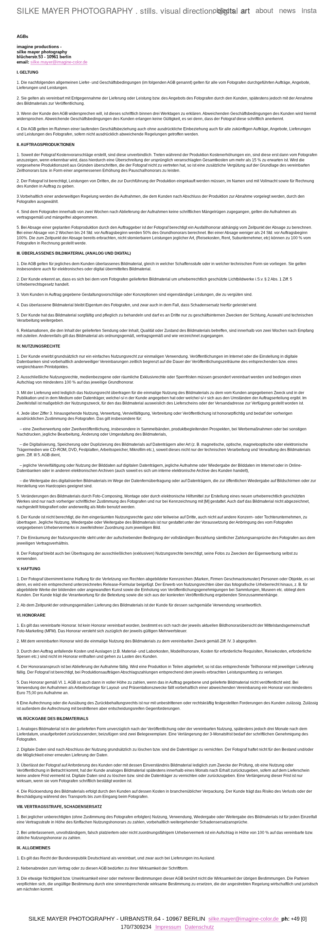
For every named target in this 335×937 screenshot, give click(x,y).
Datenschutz (199, 927)
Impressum (168, 927)
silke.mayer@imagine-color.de (58, 62)
